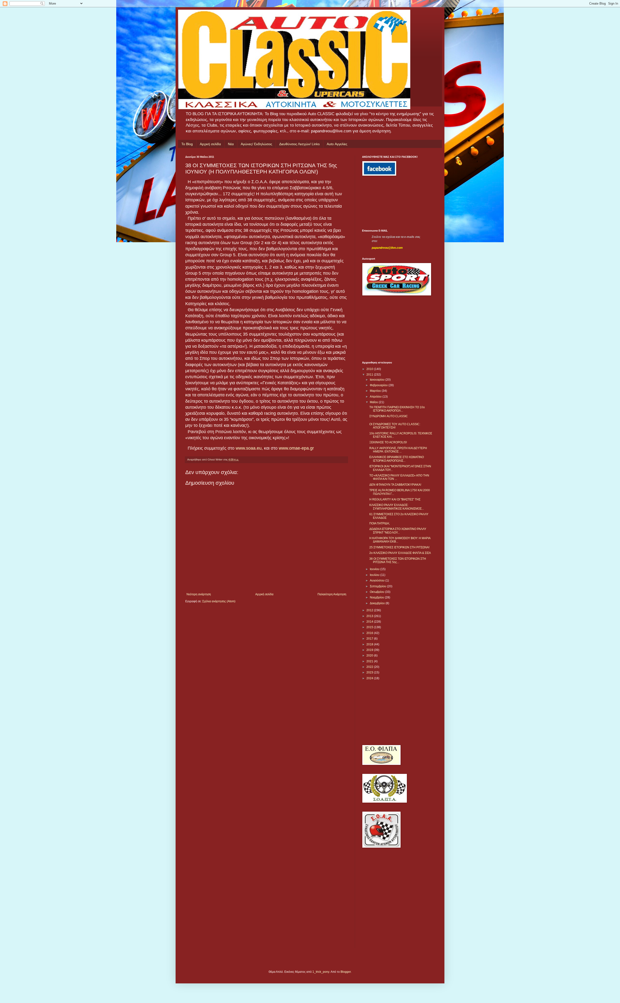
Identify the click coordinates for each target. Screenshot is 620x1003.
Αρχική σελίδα (210, 144)
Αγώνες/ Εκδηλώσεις (256, 144)
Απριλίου (376, 396)
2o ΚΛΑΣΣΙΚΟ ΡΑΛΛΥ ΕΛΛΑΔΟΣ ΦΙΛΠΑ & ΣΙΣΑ (400, 553)
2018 (370, 644)
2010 (370, 369)
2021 (370, 661)
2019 (370, 650)
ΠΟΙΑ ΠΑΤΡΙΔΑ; (379, 523)
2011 (370, 374)
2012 (370, 610)
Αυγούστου (377, 580)
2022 (370, 667)
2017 (370, 638)
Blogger (346, 971)
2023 (370, 672)
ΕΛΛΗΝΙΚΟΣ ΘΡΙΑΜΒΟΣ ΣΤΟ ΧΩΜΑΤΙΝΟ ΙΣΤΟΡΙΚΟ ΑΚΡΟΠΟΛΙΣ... (396, 458)
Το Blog (187, 144)
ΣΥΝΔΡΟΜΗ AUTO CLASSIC (388, 416)
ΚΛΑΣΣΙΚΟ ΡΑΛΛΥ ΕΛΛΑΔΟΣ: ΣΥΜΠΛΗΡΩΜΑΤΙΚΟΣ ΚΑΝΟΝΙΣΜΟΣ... (396, 506)
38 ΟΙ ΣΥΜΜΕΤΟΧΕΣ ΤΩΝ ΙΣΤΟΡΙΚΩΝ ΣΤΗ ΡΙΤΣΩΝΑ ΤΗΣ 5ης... (397, 560)
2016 (370, 633)
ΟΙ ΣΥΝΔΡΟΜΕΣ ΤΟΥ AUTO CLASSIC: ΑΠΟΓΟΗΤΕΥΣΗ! (394, 425)
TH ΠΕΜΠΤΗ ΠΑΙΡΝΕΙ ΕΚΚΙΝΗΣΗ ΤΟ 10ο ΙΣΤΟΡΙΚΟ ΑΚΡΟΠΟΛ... (397, 409)
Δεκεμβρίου (378, 603)
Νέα (231, 144)
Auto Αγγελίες (337, 144)
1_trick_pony (320, 971)
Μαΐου (374, 402)
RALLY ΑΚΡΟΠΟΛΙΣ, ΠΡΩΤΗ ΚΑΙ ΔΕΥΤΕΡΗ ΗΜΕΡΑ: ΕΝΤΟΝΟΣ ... (398, 449)
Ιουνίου (375, 569)
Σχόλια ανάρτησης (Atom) (218, 601)
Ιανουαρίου (377, 379)
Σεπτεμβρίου (378, 586)
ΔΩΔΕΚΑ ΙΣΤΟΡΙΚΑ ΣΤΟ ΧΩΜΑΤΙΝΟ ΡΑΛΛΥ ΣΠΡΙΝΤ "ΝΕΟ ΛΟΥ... (397, 530)
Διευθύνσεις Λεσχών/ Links (299, 144)
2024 (370, 678)
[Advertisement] (384, 202)
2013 (370, 616)
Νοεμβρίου (377, 597)
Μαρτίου (376, 390)
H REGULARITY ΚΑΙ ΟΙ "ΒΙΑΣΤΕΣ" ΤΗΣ (394, 499)
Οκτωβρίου (377, 592)
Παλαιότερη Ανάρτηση (332, 594)
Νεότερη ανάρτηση (198, 594)
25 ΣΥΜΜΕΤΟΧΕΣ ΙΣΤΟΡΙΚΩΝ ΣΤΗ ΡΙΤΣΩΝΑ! (399, 547)
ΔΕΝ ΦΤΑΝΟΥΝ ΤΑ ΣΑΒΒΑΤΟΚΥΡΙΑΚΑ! (395, 484)
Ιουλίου (375, 575)
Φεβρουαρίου (379, 385)
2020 (370, 655)
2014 (370, 621)
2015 (370, 627)
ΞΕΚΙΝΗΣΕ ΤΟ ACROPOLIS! (388, 442)
